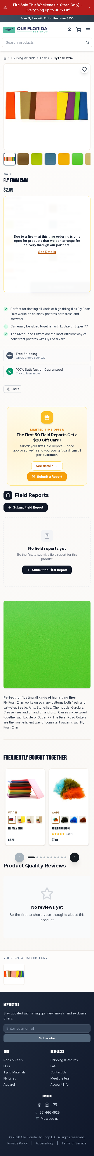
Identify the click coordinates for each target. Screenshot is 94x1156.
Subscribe (47, 1038)
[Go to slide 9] (62, 857)
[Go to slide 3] (41, 857)
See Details (47, 252)
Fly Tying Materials (23, 58)
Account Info (59, 1084)
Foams (44, 58)
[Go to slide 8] (58, 857)
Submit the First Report (49, 570)
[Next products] (74, 857)
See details (44, 466)
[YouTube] (55, 1104)
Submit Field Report (28, 507)
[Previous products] (19, 857)
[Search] (87, 42)
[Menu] (88, 29)
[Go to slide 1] (31, 857)
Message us (49, 1118)
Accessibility (45, 1143)
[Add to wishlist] (84, 69)
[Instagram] (47, 1104)
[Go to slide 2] (37, 857)
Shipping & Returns (64, 1060)
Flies (6, 1066)
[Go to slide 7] (55, 857)
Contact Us (58, 1072)
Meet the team (60, 1078)
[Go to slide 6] (51, 857)
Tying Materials (14, 1072)
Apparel (9, 1084)
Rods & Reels (13, 1060)
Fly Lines (9, 1078)
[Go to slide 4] (44, 857)
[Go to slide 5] (48, 857)
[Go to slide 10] (65, 857)
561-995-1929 (50, 1112)
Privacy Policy (17, 1143)
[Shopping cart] (78, 29)
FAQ (53, 1066)
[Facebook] (39, 1104)
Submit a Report (49, 476)
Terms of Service (74, 1143)
